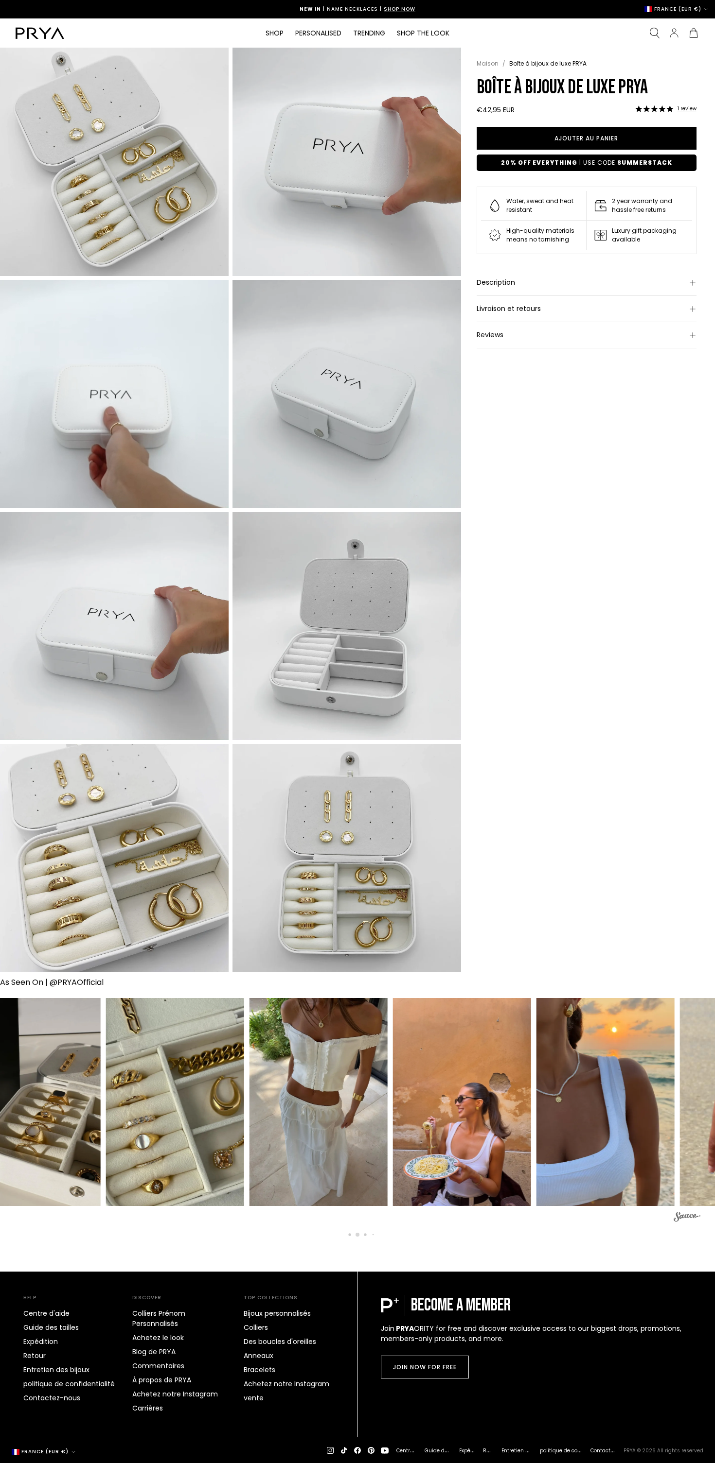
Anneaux (258, 1355)
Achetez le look (158, 1338)
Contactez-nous (51, 1398)
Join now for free (425, 1367)
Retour (34, 1355)
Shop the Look (423, 33)
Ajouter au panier (586, 138)
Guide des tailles (51, 1327)
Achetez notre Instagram (175, 1394)
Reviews (490, 335)
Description (496, 282)
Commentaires (158, 1366)
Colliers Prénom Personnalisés (158, 1318)
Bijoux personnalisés (277, 1313)
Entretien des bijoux (56, 1370)
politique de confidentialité (69, 1384)
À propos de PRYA (161, 1380)
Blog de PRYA (154, 1352)
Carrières (147, 1408)
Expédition (40, 1341)
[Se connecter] (674, 33)
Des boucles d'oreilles (280, 1341)
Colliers (256, 1327)
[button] (654, 109)
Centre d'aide (46, 1313)
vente (254, 1398)
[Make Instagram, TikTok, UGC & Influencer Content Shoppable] (687, 1218)
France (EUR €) (677, 9)
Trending (369, 33)
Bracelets (259, 1370)
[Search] (655, 33)
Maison (488, 63)
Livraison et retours (509, 308)
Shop (275, 33)
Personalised (318, 33)
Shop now (399, 9)
